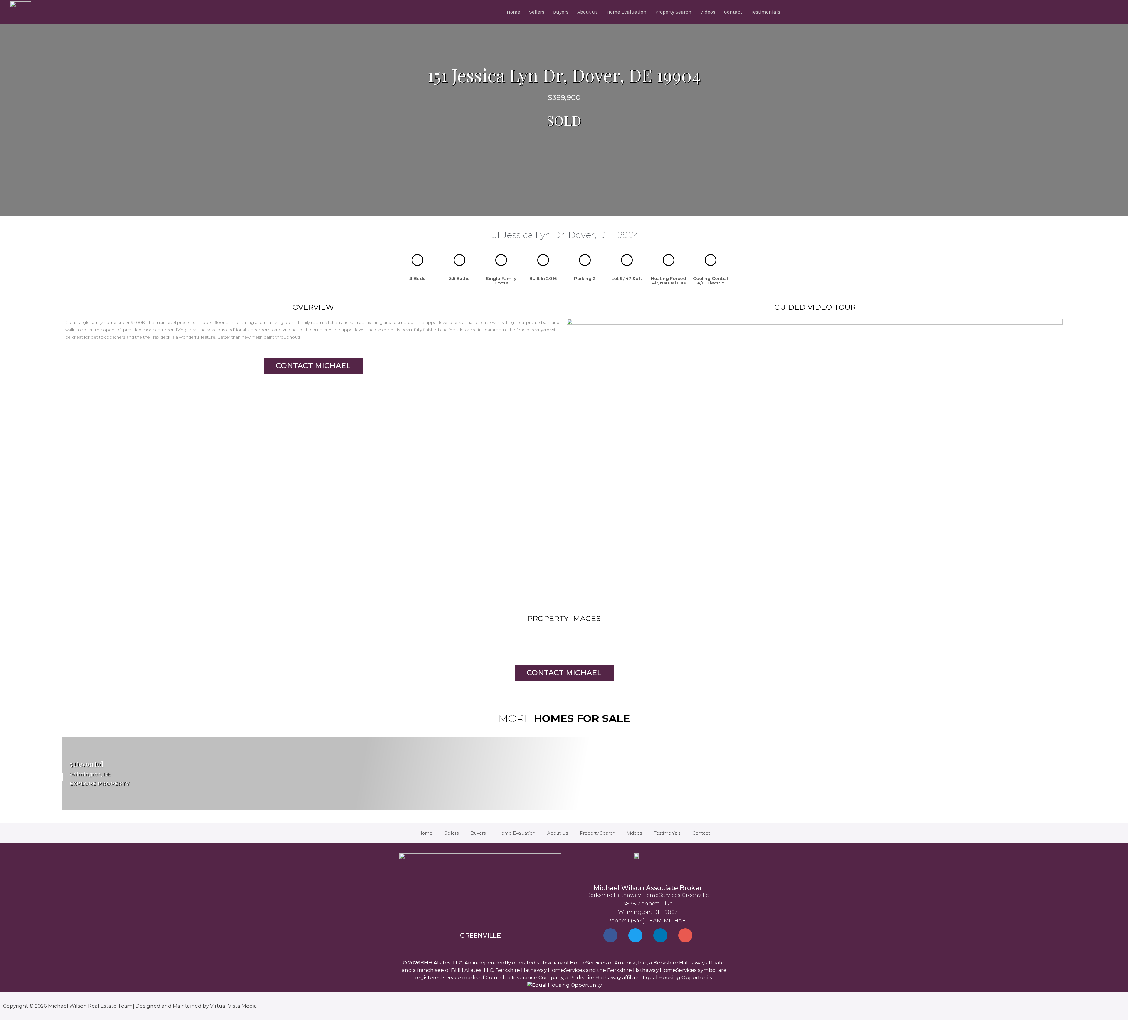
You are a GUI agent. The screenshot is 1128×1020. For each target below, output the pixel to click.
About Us (587, 12)
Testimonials (765, 12)
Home (513, 12)
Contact (733, 12)
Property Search (673, 12)
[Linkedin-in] (660, 935)
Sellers (536, 12)
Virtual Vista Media (233, 1006)
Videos (707, 12)
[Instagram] (685, 935)
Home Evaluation (627, 12)
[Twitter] (635, 935)
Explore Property (100, 783)
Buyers (560, 12)
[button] (814, 458)
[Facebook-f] (610, 935)
